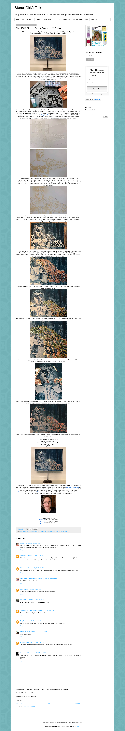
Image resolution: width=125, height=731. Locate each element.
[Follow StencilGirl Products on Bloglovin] (93, 100)
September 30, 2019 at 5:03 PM (39, 631)
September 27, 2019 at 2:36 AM (34, 543)
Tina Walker (64, 531)
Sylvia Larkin (24, 568)
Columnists (56, 19)
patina (58, 531)
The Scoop (38, 19)
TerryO (22, 621)
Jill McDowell (24, 642)
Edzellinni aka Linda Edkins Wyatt (30, 578)
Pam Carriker (53, 531)
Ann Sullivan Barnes (25, 531)
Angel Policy (47, 19)
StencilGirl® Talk (27, 8)
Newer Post (19, 703)
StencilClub (30, 19)
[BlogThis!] (31, 529)
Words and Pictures (25, 653)
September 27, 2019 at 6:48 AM (36, 568)
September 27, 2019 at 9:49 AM (48, 578)
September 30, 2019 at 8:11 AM (33, 621)
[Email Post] (26, 529)
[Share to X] (33, 529)
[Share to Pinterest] (37, 529)
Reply (21, 550)
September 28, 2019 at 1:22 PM (45, 610)
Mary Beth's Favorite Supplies (80, 19)
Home (17, 19)
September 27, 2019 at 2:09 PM (32, 589)
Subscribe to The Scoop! (94, 52)
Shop (23, 19)
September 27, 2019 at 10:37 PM (36, 599)
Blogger (78, 726)
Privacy (100, 94)
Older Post (77, 703)
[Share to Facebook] (35, 529)
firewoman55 (23, 599)
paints (48, 531)
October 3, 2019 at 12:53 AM (36, 642)
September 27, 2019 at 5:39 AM (34, 555)
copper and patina (35, 531)
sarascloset (23, 555)
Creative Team (66, 19)
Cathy (22, 589)
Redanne (22, 543)
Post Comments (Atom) (29, 706)
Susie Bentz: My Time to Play (28, 610)
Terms (96, 94)
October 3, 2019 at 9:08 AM (39, 653)
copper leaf (43, 531)
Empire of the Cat (25, 631)
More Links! (94, 19)
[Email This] (30, 529)
